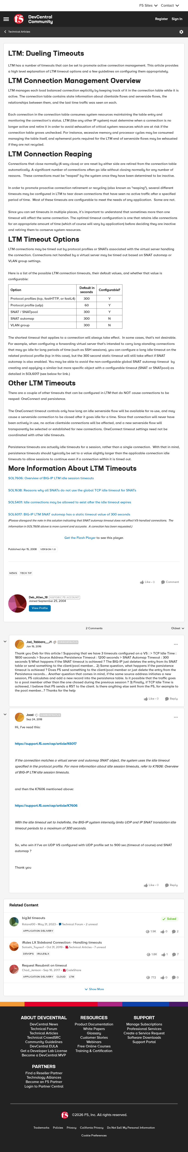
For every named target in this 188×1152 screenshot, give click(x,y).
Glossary (94, 1033)
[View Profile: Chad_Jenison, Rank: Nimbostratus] (14, 969)
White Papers (94, 1029)
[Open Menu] (181, 32)
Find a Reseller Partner (43, 1073)
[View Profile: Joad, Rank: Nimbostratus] (19, 717)
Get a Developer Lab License (43, 1051)
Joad (29, 715)
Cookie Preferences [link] (94, 1135)
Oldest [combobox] (178, 628)
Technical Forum (43, 1029)
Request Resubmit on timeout (44, 965)
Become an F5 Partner (44, 1082)
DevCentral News (44, 1024)
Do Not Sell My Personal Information (131, 1128)
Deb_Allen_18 (38, 597)
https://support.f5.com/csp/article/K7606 (46, 805)
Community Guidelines (43, 1042)
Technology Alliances (44, 1077)
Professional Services (144, 1029)
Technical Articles (19, 31)
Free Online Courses (94, 1046)
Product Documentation (94, 1024)
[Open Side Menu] (6, 19)
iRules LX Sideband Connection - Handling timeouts (62, 942)
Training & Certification (93, 1051)
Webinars (93, 1042)
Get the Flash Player (80, 538)
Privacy (71, 1128)
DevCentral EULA (44, 1046)
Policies (58, 1128)
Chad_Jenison (31, 970)
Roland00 (28, 924)
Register (161, 19)
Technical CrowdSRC (44, 1038)
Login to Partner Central (44, 1086)
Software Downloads (144, 1038)
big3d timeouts (33, 918)
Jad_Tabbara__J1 (39, 642)
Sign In (177, 19)
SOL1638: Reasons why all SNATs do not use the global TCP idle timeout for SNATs (72, 490)
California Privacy (91, 1128)
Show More (96, 989)
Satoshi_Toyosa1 (33, 947)
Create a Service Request (144, 1033)
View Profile (40, 608)
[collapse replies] (5, 641)
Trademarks (41, 1128)
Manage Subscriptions (144, 1024)
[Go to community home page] (33, 19)
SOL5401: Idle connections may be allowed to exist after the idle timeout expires (69, 502)
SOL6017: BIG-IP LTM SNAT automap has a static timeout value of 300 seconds (69, 514)
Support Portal (144, 1042)
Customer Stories (94, 1038)
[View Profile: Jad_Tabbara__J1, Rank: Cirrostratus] (19, 644)
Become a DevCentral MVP (44, 1055)
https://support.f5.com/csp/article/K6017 (46, 744)
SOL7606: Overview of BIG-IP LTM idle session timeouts (51, 478)
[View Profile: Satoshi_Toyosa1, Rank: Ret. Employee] (14, 946)
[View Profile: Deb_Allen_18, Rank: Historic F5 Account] (17, 603)
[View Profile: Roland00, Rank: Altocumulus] (14, 921)
